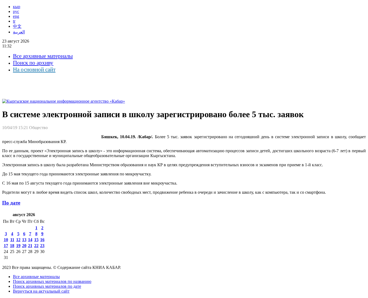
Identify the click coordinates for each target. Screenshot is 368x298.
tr (14, 21)
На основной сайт (34, 69)
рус (16, 11)
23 (42, 245)
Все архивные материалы (43, 56)
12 (18, 239)
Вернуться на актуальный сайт (41, 291)
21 (30, 245)
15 (36, 239)
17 (6, 245)
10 (6, 239)
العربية (19, 32)
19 (18, 245)
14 (30, 239)
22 (36, 245)
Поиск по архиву (33, 63)
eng (16, 16)
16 (42, 239)
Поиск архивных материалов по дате (47, 286)
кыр (16, 6)
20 (24, 245)
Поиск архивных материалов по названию (52, 281)
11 (12, 239)
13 (24, 239)
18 (12, 245)
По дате (11, 203)
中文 (17, 26)
